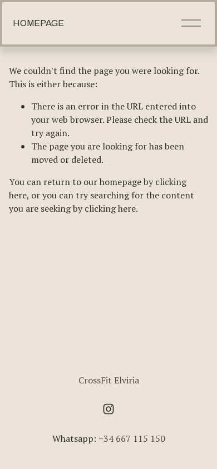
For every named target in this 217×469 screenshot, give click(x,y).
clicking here (110, 208)
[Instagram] (108, 409)
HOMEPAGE (38, 23)
